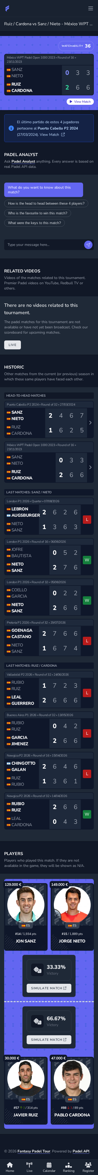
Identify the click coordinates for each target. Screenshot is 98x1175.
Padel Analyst (23, 161)
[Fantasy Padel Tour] (7, 8)
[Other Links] (90, 8)
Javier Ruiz (26, 1115)
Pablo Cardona (72, 1115)
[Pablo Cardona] (72, 1078)
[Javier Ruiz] (26, 1078)
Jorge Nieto (72, 941)
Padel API (81, 1151)
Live (12, 345)
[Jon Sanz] (26, 905)
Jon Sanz (26, 941)
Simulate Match (46, 988)
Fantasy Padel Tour (34, 1151)
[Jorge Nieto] (72, 905)
